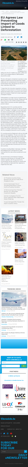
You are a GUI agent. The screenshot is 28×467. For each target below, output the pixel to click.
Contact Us (11, 429)
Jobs (2, 429)
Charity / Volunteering (7, 316)
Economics (4, 324)
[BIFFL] (7, 386)
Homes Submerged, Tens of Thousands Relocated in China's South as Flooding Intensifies (12, 185)
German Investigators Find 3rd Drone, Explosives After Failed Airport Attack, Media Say (14, 197)
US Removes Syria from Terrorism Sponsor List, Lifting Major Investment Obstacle (13, 191)
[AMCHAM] (7, 397)
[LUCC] (20, 396)
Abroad (3, 310)
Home (3, 11)
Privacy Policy (5, 426)
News (7, 11)
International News (15, 11)
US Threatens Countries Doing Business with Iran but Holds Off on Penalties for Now (13, 179)
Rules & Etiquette (6, 423)
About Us (18, 429)
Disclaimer (16, 423)
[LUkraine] (20, 388)
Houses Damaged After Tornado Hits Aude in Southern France (14, 202)
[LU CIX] (7, 404)
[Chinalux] (20, 406)
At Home (4, 330)
